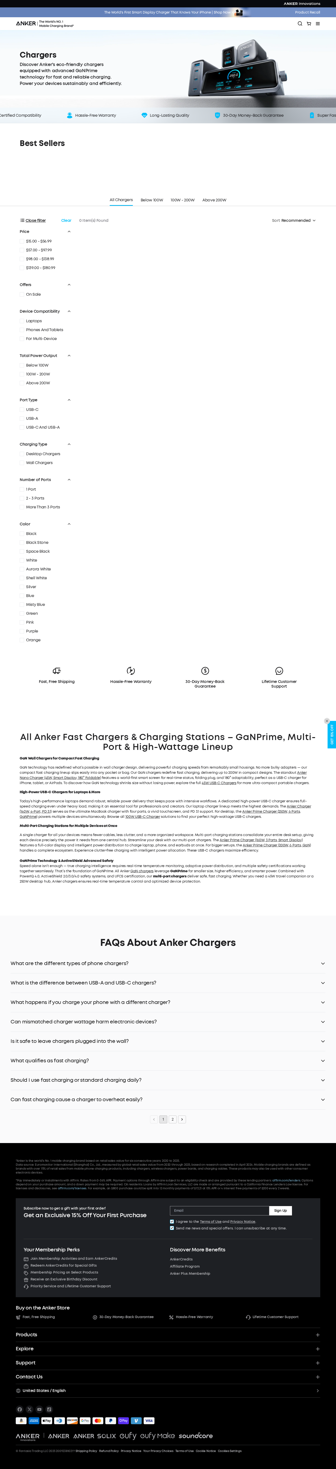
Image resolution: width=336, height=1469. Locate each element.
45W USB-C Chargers (219, 783)
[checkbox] (172, 1222)
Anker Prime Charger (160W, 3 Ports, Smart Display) (261, 840)
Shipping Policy (86, 1451)
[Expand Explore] (317, 1348)
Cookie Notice (206, 1451)
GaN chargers (141, 871)
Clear (66, 220)
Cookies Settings (230, 1451)
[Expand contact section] (317, 1376)
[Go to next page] (182, 1119)
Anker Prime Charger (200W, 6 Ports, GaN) (277, 845)
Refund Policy (109, 1451)
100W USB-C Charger (142, 816)
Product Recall (307, 12)
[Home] (46, 23)
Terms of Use (211, 1221)
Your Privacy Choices (158, 1451)
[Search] (300, 23)
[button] (45, 232)
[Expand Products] (317, 1334)
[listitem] (20, 1409)
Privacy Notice (242, 1221)
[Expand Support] (317, 1362)
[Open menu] (317, 23)
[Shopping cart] (308, 23)
